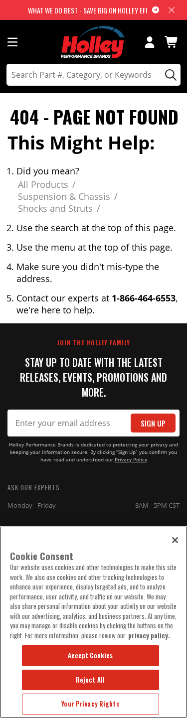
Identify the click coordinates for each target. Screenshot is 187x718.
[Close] (175, 540)
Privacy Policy (131, 459)
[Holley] (93, 42)
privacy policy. (149, 635)
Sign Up (153, 423)
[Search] (169, 75)
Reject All (90, 680)
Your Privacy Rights (90, 704)
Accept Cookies (90, 655)
